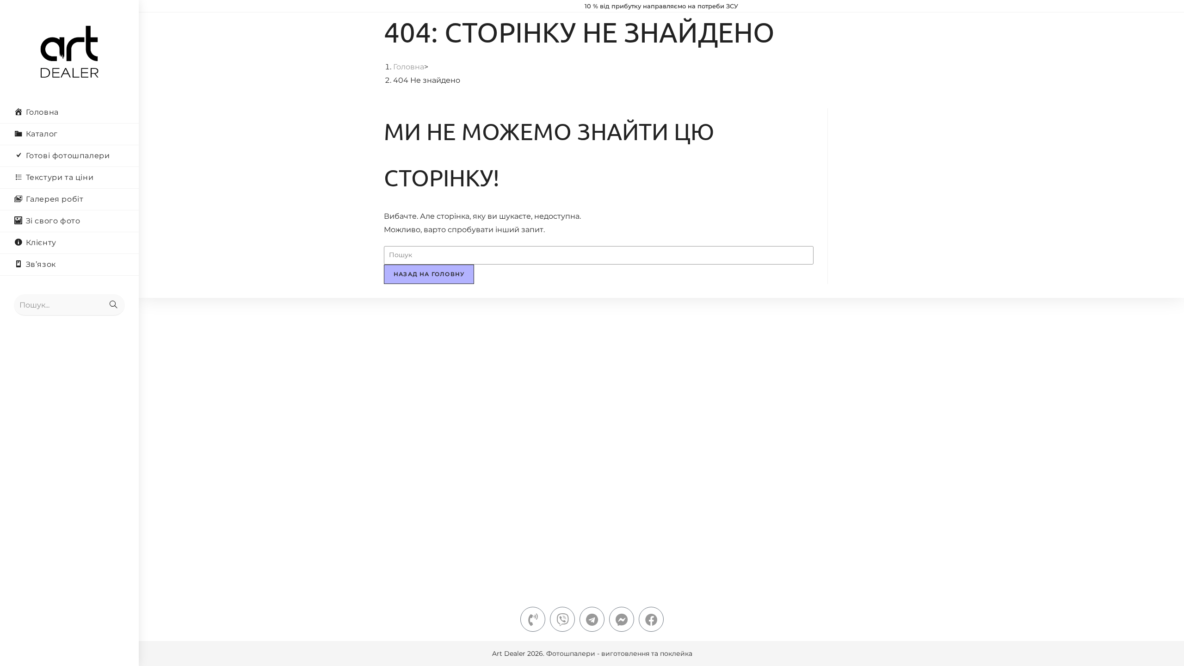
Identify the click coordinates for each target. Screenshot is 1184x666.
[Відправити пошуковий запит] (113, 305)
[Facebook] (651, 619)
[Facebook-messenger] (621, 619)
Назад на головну (429, 274)
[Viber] (562, 619)
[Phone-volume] (532, 619)
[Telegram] (592, 619)
